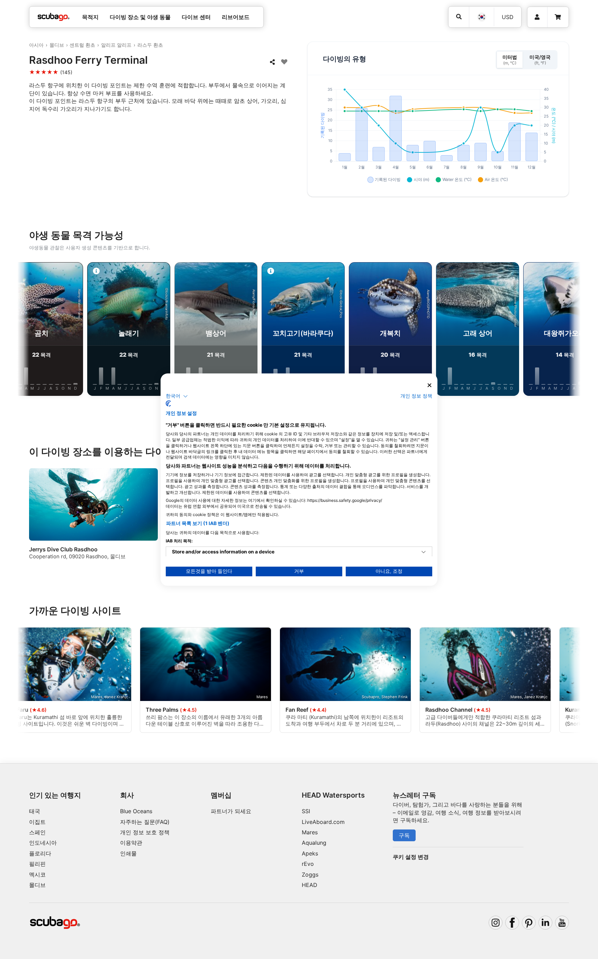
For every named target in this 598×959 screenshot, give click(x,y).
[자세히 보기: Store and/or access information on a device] (423, 552)
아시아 (36, 45)
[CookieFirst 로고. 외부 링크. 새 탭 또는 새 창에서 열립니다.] (168, 403)
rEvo (308, 863)
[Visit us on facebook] (512, 923)
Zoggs (310, 874)
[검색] (458, 17)
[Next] (568, 330)
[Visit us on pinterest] (529, 923)
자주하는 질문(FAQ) (145, 821)
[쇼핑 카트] (558, 17)
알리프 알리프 (116, 45)
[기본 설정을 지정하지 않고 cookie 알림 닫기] (429, 385)
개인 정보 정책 (416, 396)
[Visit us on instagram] (495, 923)
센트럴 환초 (82, 45)
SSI (306, 811)
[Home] (54, 17)
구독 (404, 835)
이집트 (37, 821)
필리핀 (37, 863)
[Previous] (30, 330)
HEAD (309, 884)
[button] (177, 396)
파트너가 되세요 (231, 811)
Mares (310, 832)
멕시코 (37, 874)
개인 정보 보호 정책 (145, 832)
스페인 (37, 832)
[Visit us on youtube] (562, 923)
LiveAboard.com (323, 821)
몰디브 (56, 45)
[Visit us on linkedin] (545, 923)
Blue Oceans (136, 811)
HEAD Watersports (333, 795)
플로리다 (40, 853)
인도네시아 (43, 842)
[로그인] (537, 17)
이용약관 (131, 842)
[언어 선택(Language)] (481, 17)
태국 (34, 811)
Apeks (310, 853)
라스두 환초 (150, 45)
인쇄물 (128, 853)
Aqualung (314, 842)
